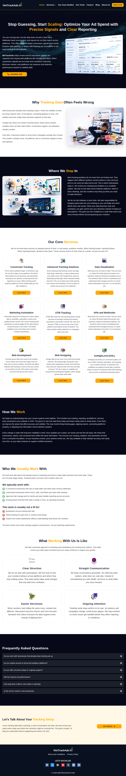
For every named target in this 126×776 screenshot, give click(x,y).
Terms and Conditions (56, 754)
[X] (52, 765)
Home (42, 5)
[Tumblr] (68, 765)
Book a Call (117, 5)
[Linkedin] (79, 765)
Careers (90, 5)
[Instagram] (73, 765)
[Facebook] (47, 765)
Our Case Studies (66, 5)
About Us (106, 5)
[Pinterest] (63, 765)
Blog (97, 5)
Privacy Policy (72, 754)
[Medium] (57, 765)
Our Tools (80, 5)
